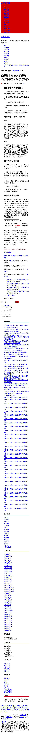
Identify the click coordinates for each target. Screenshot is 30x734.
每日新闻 (6, 9)
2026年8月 (6, 305)
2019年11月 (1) (8, 599)
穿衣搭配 (6, 11)
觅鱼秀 (6, 686)
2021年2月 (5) (7, 579)
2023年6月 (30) (8, 572)
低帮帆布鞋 (10, 706)
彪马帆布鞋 (4, 708)
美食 (9, 252)
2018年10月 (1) (8, 607)
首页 (5, 7)
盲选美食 (6, 13)
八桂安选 (5, 711)
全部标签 (6, 21)
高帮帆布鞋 (17, 706)
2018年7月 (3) (7, 609)
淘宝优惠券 (7, 30)
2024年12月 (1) (8, 562)
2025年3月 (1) (7, 560)
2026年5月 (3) (7, 554)
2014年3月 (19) (8, 626)
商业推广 (6, 535)
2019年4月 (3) (7, 605)
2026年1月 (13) (8, 556)
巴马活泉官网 (8, 692)
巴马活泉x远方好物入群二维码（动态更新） (16, 397)
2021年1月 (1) (7, 581)
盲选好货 (6, 22)
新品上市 (6, 518)
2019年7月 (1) (7, 601)
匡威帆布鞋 (20, 255)
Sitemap (21, 717)
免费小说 (12, 260)
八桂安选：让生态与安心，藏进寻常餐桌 (15, 364)
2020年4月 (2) (7, 597)
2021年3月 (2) (7, 577)
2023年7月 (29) (8, 570)
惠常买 (6, 24)
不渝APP (6, 543)
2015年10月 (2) (8, 616)
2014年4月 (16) (8, 624)
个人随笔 (6, 529)
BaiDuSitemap (7, 719)
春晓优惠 (6, 684)
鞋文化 (6, 545)
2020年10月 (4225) (9, 587)
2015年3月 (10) (8, 618)
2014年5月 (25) (8, 622)
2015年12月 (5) (8, 614)
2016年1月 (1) (7, 612)
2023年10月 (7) (8, 564)
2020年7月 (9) (7, 593)
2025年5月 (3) (7, 558)
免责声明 (3, 722)
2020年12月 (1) (8, 583)
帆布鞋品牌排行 (7, 709)
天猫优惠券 (7, 32)
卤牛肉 (6, 252)
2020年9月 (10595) (9, 589)
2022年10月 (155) (8, 575)
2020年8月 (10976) (9, 591)
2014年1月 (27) (8, 630)
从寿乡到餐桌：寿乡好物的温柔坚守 (14, 366)
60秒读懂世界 (8, 547)
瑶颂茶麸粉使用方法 (9, 395)
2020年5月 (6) (7, 595)
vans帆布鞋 (11, 708)
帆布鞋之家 (5, 3)
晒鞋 (5, 527)
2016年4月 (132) (8, 610)
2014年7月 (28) (8, 620)
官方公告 (6, 525)
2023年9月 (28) (8, 566)
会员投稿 (6, 17)
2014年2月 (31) (8, 628)
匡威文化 (6, 521)
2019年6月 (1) (7, 603)
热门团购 (6, 519)
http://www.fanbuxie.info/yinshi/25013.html (15, 249)
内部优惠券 (7, 28)
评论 (23, 83)
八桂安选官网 (8, 690)
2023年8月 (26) (8, 568)
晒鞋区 (6, 19)
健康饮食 (6, 15)
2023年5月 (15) (8, 573)
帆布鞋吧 (13, 255)
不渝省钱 (6, 26)
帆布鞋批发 (18, 708)
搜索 (17, 302)
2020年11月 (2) (8, 585)
